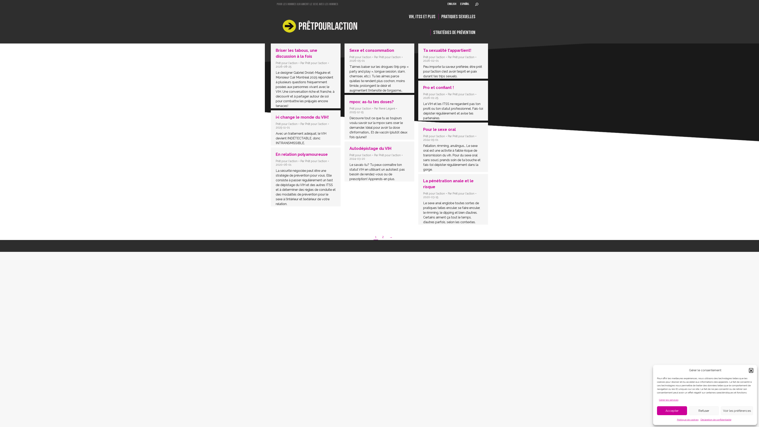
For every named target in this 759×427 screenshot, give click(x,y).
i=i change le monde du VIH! (302, 117)
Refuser (704, 411)
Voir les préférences (737, 411)
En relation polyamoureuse (302, 154)
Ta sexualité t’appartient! (447, 50)
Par (313, 63)
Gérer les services (668, 400)
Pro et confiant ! (438, 87)
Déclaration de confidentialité (715, 419)
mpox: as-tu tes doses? (371, 101)
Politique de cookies (688, 419)
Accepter (672, 411)
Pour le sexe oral (439, 129)
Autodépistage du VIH (370, 148)
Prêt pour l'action (286, 63)
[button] (751, 370)
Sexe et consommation (371, 50)
